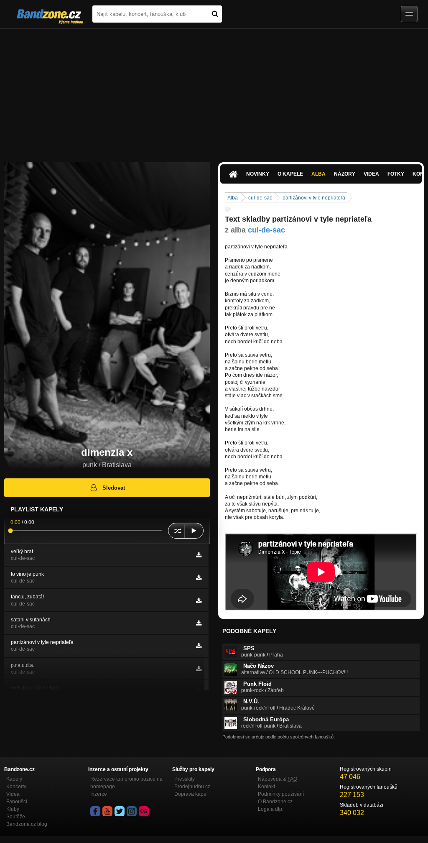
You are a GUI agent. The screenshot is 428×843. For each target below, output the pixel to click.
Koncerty (16, 786)
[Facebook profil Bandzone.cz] (95, 811)
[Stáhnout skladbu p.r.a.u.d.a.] (199, 669)
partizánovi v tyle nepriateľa (314, 198)
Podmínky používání (281, 794)
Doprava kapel (191, 794)
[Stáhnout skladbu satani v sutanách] (199, 623)
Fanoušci (16, 802)
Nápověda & (277, 779)
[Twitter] (120, 811)
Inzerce (98, 794)
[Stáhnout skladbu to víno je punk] (199, 577)
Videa (371, 174)
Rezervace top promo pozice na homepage (126, 782)
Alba (318, 174)
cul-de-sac (260, 198)
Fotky (395, 174)
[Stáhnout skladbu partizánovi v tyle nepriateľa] (199, 646)
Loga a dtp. (270, 809)
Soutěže (15, 817)
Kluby (12, 809)
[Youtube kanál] (107, 811)
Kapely (14, 779)
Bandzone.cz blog (26, 824)
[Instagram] (132, 811)
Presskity (184, 779)
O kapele (290, 174)
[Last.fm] (144, 811)
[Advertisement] (214, 91)
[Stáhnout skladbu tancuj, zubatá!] (199, 600)
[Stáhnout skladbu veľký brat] (199, 555)
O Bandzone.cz (275, 802)
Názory (344, 174)
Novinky (257, 174)
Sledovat (113, 488)
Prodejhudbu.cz (192, 786)
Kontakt (266, 786)
